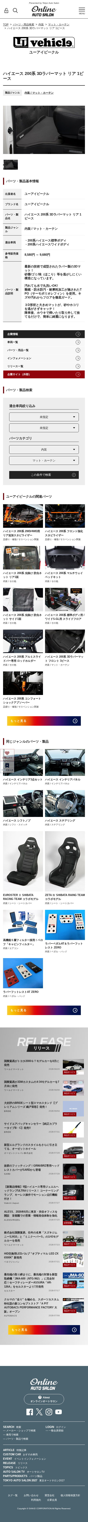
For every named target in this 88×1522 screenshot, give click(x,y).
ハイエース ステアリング (60, 820)
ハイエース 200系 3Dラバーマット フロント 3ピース (64, 658)
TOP (6, 24)
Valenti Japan (11, 1203)
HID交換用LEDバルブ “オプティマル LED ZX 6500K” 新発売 (31, 1255)
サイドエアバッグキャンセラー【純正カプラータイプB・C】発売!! (30, 1125)
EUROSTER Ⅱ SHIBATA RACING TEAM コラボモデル (20, 897)
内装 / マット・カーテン (39, 92)
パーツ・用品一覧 (18, 350)
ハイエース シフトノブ (16, 820)
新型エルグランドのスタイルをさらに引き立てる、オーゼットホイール (30, 1146)
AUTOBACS (10, 1316)
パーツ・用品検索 (23, 24)
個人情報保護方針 (70, 1495)
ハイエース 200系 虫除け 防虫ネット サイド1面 (22, 617)
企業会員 (52, 1500)
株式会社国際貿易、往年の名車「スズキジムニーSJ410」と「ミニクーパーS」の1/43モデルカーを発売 (31, 1236)
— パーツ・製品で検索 (15, 1439)
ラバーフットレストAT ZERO (20, 991)
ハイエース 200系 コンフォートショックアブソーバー (22, 700)
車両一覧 (12, 342)
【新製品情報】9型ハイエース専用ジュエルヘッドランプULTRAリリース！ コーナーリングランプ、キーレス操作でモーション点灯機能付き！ (31, 1192)
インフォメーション (19, 358)
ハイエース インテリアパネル (62, 779)
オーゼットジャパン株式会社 (18, 1153)
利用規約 (36, 1500)
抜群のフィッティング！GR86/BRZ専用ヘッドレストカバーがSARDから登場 (32, 1167)
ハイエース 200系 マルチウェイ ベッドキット (64, 575)
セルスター (9, 1291)
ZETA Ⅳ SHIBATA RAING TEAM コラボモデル (65, 897)
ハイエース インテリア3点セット (23, 779)
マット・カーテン (58, 24)
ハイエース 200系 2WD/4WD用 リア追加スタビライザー (21, 533)
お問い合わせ (31, 1495)
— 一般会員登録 (54, 1430)
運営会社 (49, 1495)
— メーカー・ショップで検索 (19, 1430)
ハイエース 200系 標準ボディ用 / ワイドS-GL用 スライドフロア (65, 617)
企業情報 (12, 334)
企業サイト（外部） (19, 374)
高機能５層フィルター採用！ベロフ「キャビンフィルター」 (23, 942)
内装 (41, 24)
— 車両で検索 (10, 1434)
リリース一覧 (15, 366)
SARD (7, 1174)
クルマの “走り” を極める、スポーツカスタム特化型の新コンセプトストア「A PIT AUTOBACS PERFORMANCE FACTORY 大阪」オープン (31, 1305)
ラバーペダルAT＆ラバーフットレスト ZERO (64, 945)
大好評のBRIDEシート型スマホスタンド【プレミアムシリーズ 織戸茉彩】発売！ (31, 1105)
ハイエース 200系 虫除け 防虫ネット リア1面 (22, 575)
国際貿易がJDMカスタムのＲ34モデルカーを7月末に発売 (31, 1084)
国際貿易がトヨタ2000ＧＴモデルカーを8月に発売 (31, 1063)
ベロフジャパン (12, 1262)
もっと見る (18, 720)
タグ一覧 (13, 1495)
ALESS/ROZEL (12, 1220)
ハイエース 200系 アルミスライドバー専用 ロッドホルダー (22, 658)
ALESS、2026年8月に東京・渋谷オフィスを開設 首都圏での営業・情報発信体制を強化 (31, 1213)
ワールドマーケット (14, 1069)
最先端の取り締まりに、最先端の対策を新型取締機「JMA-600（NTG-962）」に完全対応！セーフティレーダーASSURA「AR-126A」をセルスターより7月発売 (30, 1280)
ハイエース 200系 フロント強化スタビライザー (64, 533)
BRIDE (7, 1111)
